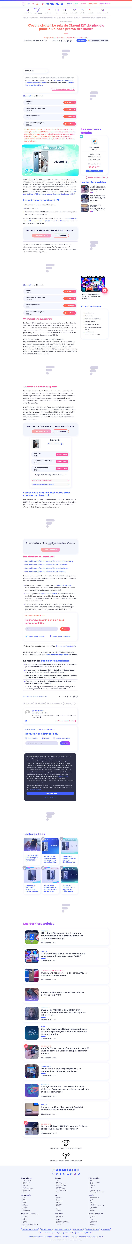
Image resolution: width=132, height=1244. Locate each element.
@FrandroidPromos (63, 585)
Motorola (25, 1185)
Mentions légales (36, 1237)
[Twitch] (71, 1174)
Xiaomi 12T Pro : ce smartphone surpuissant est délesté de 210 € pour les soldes (50, 859)
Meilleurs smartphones (92, 319)
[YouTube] (67, 1174)
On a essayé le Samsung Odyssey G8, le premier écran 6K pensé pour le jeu (61, 1070)
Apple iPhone (27, 1180)
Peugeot (25, 1206)
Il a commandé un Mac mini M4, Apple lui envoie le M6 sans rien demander (62, 1108)
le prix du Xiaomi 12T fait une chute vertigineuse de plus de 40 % (49, 193)
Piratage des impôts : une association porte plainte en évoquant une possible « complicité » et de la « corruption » (65, 1089)
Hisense (58, 1197)
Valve (58, 1192)
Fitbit (24, 1219)
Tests (76, 4)
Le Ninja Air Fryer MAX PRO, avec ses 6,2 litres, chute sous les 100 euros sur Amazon (98, 198)
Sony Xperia (26, 1190)
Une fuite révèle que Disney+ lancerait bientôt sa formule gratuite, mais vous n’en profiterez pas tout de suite (64, 1032)
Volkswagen (26, 1210)
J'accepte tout (51, 793)
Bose (91, 1199)
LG (57, 1199)
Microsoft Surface (95, 1190)
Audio (91, 1195)
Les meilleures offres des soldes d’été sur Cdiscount (46, 565)
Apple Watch (27, 1218)
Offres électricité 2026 (92, 335)
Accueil (25, 17)
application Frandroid (48, 594)
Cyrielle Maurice (37, 711)
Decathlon (93, 1218)
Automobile (26, 1195)
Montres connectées (29, 1214)
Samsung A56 (89, 313)
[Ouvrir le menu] (23, 3)
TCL (57, 1207)
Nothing (92, 1204)
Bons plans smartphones (47, 17)
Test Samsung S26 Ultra (84, 1233)
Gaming (58, 1178)
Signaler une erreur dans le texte (35, 696)
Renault (25, 1207)
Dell (91, 1184)
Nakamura (93, 1223)
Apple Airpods (94, 1197)
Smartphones (55, 703)
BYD (24, 1199)
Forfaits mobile (90, 321)
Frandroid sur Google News (57, 655)
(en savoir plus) (63, 776)
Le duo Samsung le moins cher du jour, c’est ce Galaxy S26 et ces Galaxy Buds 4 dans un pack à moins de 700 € (50, 688)
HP (91, 1189)
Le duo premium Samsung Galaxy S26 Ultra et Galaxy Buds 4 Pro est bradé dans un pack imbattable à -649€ (50, 671)
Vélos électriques (96, 1214)
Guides (83, 4)
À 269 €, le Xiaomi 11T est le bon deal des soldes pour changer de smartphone (69, 888)
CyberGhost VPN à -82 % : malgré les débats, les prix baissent (32, 858)
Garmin (25, 1221)
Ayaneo (58, 1182)
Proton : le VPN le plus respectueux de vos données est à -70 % (62, 993)
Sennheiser (93, 1207)
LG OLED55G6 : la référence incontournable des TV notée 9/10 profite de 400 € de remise (97, 208)
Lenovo (92, 1185)
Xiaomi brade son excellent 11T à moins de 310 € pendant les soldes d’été (50, 888)
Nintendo (59, 1187)
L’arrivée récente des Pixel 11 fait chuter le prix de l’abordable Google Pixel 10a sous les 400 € (50, 682)
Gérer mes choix (50, 797)
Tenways (92, 1224)
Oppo (24, 1187)
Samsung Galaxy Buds (97, 1206)
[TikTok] (75, 1174)
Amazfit (25, 1216)
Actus (69, 4)
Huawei (25, 1184)
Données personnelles (88, 1237)
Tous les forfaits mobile (96, 177)
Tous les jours (32, 738)
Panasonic (59, 1201)
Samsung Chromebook (97, 1192)
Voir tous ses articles (65, 721)
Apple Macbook (95, 1182)
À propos (48, 1237)
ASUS (58, 1180)
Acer (91, 1180)
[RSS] (64, 1174)
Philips (58, 1202)
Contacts (57, 1237)
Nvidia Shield (60, 1189)
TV (56, 1195)
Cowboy (92, 1216)
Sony (58, 1206)
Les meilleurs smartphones (42, 480)
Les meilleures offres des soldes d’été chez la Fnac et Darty (49, 561)
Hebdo (46, 738)
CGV (101, 1237)
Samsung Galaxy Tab (63, 1223)
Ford (24, 1202)
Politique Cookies (70, 1237)
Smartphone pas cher (92, 324)
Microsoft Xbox (61, 1185)
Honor (92, 1187)
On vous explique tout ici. (66, 646)
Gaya (91, 1219)
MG (24, 1204)
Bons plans (92, 4)
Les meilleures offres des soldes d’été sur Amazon (45, 572)
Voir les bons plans (62, 89)
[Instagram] (56, 1174)
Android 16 (106, 1229)
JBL (91, 1202)
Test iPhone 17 (77, 1229)
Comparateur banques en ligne (50, 1233)
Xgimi (58, 1209)
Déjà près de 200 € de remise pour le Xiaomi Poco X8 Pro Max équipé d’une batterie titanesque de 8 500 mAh (51, 677)
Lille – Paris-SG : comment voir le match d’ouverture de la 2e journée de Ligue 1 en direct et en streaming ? (62, 936)
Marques (29, 703)
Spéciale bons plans (63, 738)
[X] (53, 1174)
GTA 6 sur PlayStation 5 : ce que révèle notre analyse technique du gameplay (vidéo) (63, 955)
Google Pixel (27, 1182)
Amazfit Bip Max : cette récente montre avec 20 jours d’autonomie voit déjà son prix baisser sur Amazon (98, 189)
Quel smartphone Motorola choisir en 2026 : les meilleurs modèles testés (64, 974)
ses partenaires (40, 783)
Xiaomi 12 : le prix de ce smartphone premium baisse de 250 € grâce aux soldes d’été (32, 888)
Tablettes (59, 1214)
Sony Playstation (61, 1190)
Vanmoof (93, 1226)
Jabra (91, 1201)
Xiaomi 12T (27, 96)
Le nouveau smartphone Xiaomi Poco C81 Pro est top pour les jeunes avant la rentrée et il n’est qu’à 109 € (51, 666)
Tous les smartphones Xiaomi (43, 484)
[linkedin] (26, 721)
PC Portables (94, 1178)
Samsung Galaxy (28, 1189)
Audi (24, 1197)
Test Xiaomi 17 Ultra (92, 1229)
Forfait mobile (104, 4)
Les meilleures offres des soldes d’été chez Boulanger (47, 568)
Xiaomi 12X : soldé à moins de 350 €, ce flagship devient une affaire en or (69, 859)
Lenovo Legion (61, 1184)
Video (43, 951)
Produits (41, 703)
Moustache (93, 1221)
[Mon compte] (37, 4)
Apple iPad (59, 1216)
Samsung (59, 1204)
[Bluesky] (78, 1174)
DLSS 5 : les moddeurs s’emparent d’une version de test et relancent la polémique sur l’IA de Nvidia (63, 1012)
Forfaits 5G (88, 316)
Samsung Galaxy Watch (30, 1224)
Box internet (89, 332)
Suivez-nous (81, 40)
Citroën (25, 1201)
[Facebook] (60, 1174)
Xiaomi (68, 703)
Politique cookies (35, 789)
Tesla (24, 1209)
